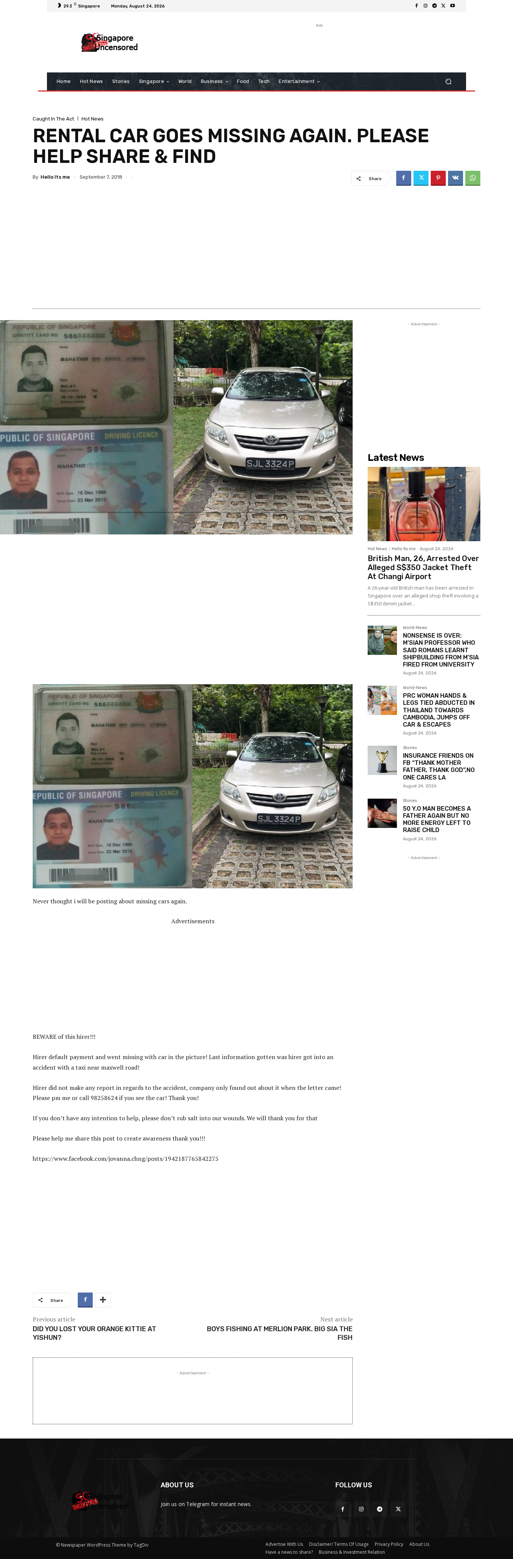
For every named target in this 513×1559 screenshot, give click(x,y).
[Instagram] (425, 6)
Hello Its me (55, 177)
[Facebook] (416, 6)
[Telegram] (434, 6)
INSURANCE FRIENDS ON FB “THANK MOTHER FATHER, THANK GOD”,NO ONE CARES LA (439, 766)
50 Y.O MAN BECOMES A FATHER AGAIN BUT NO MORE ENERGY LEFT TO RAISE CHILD (437, 819)
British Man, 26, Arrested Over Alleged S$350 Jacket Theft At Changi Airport (423, 567)
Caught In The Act (53, 118)
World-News (415, 628)
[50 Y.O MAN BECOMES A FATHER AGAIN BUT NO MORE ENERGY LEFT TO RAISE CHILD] (382, 813)
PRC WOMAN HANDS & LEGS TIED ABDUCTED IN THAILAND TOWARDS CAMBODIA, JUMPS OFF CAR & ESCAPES (439, 710)
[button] (448, 81)
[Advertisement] (318, 46)
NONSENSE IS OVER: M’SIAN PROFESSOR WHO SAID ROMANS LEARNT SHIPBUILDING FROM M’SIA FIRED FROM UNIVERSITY (441, 650)
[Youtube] (452, 6)
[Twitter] (443, 6)
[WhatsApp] (472, 178)
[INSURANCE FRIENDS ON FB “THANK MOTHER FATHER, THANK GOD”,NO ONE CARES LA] (382, 760)
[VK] (455, 178)
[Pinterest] (438, 178)
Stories (410, 748)
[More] (103, 1300)
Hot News (92, 118)
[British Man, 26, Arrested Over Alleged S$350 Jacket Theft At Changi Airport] (424, 504)
